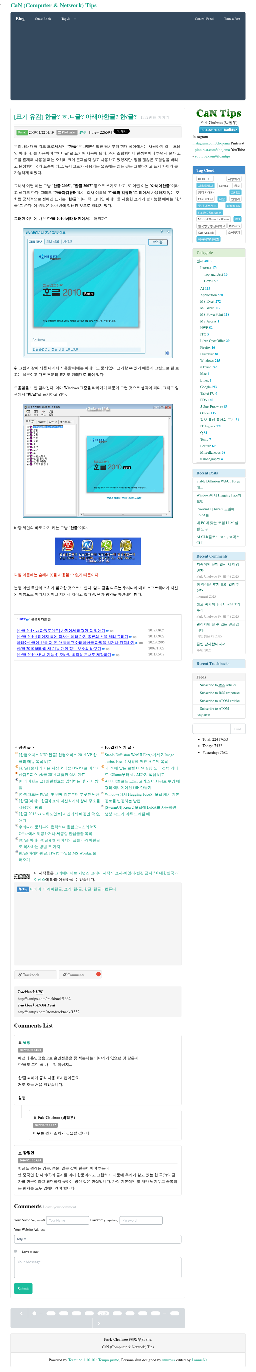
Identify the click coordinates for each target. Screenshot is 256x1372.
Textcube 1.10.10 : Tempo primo (93, 1359)
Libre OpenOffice (215, 340)
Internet (209, 267)
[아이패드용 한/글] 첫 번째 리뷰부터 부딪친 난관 (59, 794)
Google (208, 386)
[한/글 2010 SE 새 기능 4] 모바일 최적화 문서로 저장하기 (64, 654)
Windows (210, 360)
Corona (223, 186)
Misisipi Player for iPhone (213, 219)
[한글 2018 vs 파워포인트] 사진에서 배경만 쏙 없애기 (61, 630)
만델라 (235, 199)
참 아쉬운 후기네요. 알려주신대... (217, 587)
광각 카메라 (206, 192)
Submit (23, 1288)
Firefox (207, 347)
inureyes (168, 1359)
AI (205, 288)
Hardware (209, 354)
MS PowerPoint (214, 314)
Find (237, 728)
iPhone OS (233, 206)
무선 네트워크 (207, 206)
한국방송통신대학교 (211, 226)
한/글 (78, 888)
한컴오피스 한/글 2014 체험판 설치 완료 (52, 774)
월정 (26, 1042)
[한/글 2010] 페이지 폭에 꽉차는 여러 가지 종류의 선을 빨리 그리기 (72, 636)
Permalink (52, 1050)
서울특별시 (205, 186)
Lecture (208, 445)
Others (208, 413)
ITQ (204, 334)
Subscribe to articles (218, 684)
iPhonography (211, 458)
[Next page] (98, 1323)
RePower (234, 226)
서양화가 (234, 179)
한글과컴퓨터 (105, 888)
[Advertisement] (128, 63)
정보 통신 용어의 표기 (219, 419)
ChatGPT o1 (205, 199)
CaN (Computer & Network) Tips (53, 5)
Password (104, 1220)
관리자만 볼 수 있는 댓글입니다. (217, 627)
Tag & (66, 18)
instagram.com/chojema (211, 142)
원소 (237, 186)
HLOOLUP (205, 179)
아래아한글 (52, 888)
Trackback (30, 974)
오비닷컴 (234, 232)
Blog (20, 18)
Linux (206, 380)
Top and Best (216, 274)
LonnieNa (199, 1359)
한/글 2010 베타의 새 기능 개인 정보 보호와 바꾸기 (59, 648)
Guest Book (43, 18)
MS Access (209, 321)
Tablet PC (208, 393)
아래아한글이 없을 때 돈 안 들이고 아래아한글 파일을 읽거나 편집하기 (75, 642)
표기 (68, 888)
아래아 (35, 888)
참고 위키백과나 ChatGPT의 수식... (218, 607)
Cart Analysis (206, 232)
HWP (82, 132)
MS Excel (210, 301)
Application (211, 294)
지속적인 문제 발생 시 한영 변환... (217, 567)
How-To (211, 280)
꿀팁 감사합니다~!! (211, 643)
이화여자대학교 (208, 239)
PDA (206, 399)
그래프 (235, 192)
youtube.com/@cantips (212, 155)
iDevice (208, 367)
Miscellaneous (212, 452)
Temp (205, 439)
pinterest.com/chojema (212, 149)
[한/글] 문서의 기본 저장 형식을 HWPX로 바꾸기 (59, 767)
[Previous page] (21, 1313)
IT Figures (211, 426)
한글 (88, 888)
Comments (75, 974)
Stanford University (210, 212)
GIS (237, 219)
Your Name (29, 1220)
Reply (79, 1050)
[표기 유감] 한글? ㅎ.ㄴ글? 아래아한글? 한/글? (75, 116)
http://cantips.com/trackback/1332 (44, 998)
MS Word (210, 307)
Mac (204, 373)
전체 (204, 260)
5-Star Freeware (214, 406)
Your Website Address (29, 1229)
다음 (222, 199)
